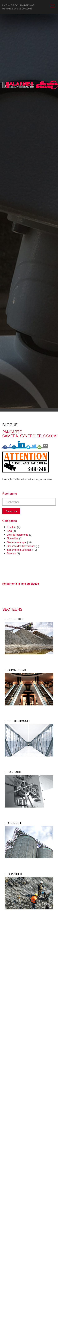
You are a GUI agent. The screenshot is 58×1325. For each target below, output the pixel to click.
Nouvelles (12, 538)
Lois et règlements (17, 534)
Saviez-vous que (16, 542)
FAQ (9, 531)
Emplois (11, 527)
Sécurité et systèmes (19, 549)
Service (11, 553)
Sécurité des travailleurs (21, 546)
